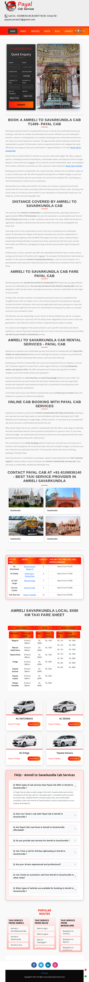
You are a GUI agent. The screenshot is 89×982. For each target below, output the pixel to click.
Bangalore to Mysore (68, 940)
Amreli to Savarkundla (16, 937)
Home (12, 31)
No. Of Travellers (12, 92)
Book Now (33, 724)
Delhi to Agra (42, 928)
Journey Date (27, 71)
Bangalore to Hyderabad (68, 948)
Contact (68, 31)
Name (11, 63)
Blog (57, 31)
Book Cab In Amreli (74, 166)
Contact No (13, 71)
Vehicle (24, 91)
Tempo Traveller (29, 595)
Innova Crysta (29, 588)
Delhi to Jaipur (42, 934)
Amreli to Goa (16, 945)
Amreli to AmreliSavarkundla (18, 929)
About (23, 31)
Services (35, 31)
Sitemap (44, 973)
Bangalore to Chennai (68, 932)
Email (24, 63)
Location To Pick (13, 81)
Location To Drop (26, 81)
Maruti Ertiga (29, 580)
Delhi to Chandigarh (41, 941)
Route (47, 31)
